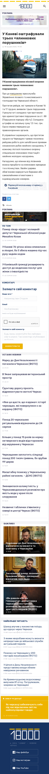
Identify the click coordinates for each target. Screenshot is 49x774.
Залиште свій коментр (13, 329)
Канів (9, 205)
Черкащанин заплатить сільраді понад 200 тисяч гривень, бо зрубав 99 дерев (24, 458)
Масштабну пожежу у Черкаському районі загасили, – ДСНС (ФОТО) (24, 474)
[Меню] (4, 6)
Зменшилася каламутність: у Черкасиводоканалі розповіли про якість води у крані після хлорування (23, 491)
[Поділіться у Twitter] (9, 199)
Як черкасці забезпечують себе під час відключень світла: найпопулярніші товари (24, 707)
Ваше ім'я (7, 294)
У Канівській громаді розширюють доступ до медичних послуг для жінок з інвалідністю (23, 268)
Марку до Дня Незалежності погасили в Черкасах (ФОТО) (20, 362)
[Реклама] (24, 20)
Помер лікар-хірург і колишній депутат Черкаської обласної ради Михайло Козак (23, 233)
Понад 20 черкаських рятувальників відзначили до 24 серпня (22, 423)
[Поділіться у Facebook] (4, 199)
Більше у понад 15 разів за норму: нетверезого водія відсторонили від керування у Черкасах (23, 441)
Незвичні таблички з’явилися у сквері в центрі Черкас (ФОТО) (21, 509)
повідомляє (16, 93)
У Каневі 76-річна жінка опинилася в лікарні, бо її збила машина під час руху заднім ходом (24, 250)
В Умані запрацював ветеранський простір (23, 376)
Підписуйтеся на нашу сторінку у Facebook (25, 186)
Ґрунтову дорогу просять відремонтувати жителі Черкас (21, 390)
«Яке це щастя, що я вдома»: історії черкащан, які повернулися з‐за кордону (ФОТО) (24, 406)
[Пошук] (44, 6)
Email (4, 304)
